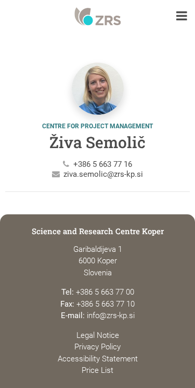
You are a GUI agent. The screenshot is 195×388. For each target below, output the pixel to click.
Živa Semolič (97, 142)
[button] (181, 17)
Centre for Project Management (97, 126)
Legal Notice (97, 335)
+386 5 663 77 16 (102, 164)
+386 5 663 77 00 (105, 292)
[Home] (97, 16)
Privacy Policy (97, 346)
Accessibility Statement (98, 358)
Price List (97, 370)
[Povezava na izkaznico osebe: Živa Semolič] (98, 93)
